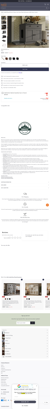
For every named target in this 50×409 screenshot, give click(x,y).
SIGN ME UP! (25, 401)
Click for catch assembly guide (7, 178)
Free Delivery (3, 62)
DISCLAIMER (3, 185)
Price (2, 50)
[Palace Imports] (19, 387)
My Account (3, 371)
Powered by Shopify (5, 406)
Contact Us (3, 368)
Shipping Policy (3, 379)
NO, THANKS (25, 405)
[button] (3, 18)
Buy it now (25, 69)
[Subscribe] (32, 323)
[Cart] (45, 4)
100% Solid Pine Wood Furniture (14, 277)
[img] (4, 49)
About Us (2, 366)
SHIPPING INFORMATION (6, 182)
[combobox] (25, 8)
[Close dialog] (36, 386)
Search (2, 365)
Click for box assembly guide (6, 177)
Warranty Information (5, 377)
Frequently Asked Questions (6, 369)
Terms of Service (4, 384)
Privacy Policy (3, 382)
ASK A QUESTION (4, 187)
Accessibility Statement (5, 385)
